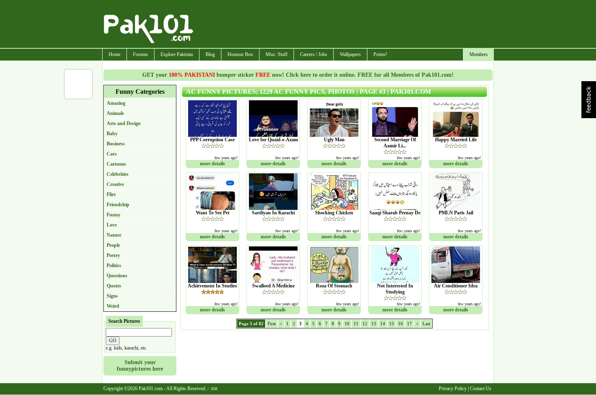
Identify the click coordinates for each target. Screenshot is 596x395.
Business (116, 144)
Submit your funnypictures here (140, 365)
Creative (115, 184)
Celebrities (118, 174)
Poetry (113, 255)
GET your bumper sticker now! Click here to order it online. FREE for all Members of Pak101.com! (298, 75)
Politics (114, 265)
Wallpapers (350, 54)
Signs (112, 296)
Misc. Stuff (276, 54)
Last (426, 323)
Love (112, 225)
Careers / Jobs (313, 54)
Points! (380, 54)
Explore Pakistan (177, 54)
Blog (210, 54)
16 (400, 323)
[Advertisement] (343, 24)
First (272, 323)
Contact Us (480, 388)
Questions (117, 275)
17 (409, 323)
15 (391, 323)
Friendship (118, 204)
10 (347, 323)
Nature (114, 235)
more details (212, 163)
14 (382, 323)
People (113, 245)
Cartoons (116, 164)
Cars (112, 154)
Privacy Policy (453, 388)
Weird (113, 306)
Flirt (111, 194)
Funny (113, 215)
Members (479, 54)
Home (114, 54)
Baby (112, 133)
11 (356, 323)
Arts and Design (124, 123)
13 (373, 323)
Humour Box (240, 54)
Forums (140, 54)
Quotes (114, 286)
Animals (115, 113)
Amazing (116, 103)
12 (364, 323)
